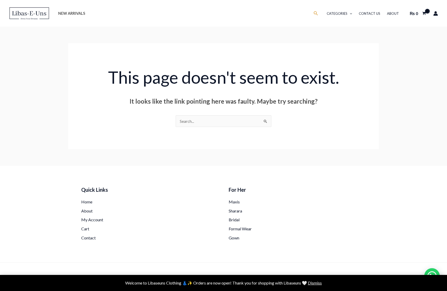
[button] (316, 13)
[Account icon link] (435, 13)
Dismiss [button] (315, 282)
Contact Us (369, 13)
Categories (337, 13)
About (393, 13)
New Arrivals (71, 13)
